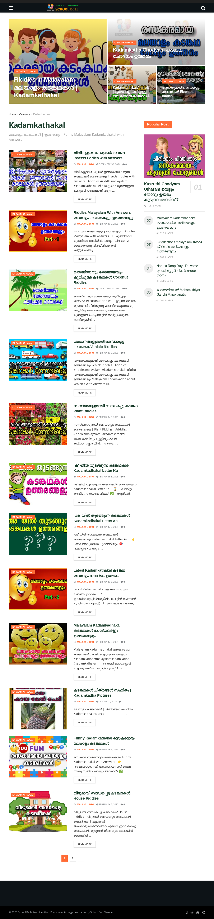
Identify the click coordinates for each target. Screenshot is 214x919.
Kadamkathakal (25, 71)
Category (24, 114)
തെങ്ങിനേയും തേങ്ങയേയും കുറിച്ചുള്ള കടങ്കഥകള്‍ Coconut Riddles (101, 277)
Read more (85, 199)
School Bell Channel (101, 912)
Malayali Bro (25, 103)
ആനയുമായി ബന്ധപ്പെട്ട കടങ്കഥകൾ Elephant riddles (180, 92)
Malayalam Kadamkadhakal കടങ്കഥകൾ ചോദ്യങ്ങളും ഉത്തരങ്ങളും (97, 630)
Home (12, 114)
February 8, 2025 (125, 103)
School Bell (24, 912)
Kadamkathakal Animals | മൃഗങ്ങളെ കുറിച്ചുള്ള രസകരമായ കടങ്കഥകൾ (131, 92)
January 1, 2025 (107, 701)
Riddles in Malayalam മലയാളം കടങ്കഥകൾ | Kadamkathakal (45, 87)
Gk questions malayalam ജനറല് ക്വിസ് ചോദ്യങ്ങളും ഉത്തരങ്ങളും (180, 246)
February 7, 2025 (49, 103)
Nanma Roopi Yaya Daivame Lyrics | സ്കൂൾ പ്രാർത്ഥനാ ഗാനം (177, 270)
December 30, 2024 (126, 64)
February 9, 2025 (108, 223)
